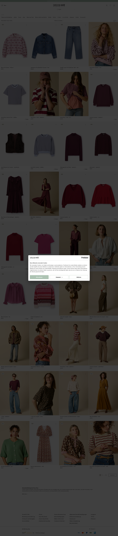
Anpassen (58, 277)
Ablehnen (78, 277)
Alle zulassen (39, 277)
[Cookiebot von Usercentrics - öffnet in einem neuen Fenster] (82, 258)
